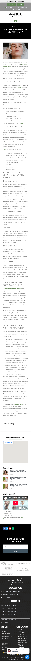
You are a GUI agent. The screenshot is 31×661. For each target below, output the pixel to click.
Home (4, 631)
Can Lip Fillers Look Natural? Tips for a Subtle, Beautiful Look (18, 472)
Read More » (11, 474)
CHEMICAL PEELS (22, 637)
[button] (15, 21)
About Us (5, 638)
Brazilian (21, 635)
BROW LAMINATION (21, 632)
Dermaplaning (22, 641)
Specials (5, 647)
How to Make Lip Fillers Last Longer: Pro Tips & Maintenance (17, 479)
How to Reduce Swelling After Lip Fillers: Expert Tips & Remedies (18, 486)
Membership (6, 641)
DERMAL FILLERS (22, 639)
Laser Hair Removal (21, 645)
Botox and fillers (18, 404)
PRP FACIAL (21, 648)
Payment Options (5, 644)
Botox (19, 87)
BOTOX (20, 629)
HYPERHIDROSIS (22, 642)
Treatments (6, 634)
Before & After (7, 636)
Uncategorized (15, 26)
